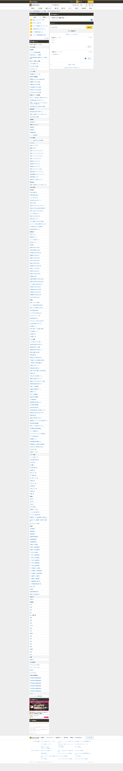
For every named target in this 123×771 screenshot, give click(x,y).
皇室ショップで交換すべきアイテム (36, 425)
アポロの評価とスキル (34, 63)
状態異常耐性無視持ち (34, 536)
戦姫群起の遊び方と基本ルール (36, 349)
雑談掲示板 (32, 127)
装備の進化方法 (33, 415)
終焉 (31, 636)
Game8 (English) (78, 737)
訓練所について (33, 391)
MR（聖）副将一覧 (33, 467)
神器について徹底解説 (34, 386)
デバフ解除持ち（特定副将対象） (36, 570)
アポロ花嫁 (40, 8)
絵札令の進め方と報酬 (34, 116)
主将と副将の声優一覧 (34, 459)
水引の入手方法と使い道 (34, 297)
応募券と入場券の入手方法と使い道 (36, 281)
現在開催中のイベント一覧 (35, 74)
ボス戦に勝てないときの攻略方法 (36, 226)
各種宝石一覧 (32, 373)
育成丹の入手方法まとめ (34, 271)
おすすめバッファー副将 (34, 523)
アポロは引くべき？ (34, 68)
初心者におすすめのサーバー (35, 200)
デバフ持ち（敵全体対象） (35, 565)
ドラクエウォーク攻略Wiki (45, 748)
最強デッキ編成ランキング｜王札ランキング (38, 114)
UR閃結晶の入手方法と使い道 (35, 289)
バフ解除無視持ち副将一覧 (35, 581)
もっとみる (46, 38)
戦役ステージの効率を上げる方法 (36, 307)
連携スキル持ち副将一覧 (34, 594)
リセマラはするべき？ (34, 197)
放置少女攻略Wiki (44, 753)
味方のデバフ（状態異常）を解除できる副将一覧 (39, 520)
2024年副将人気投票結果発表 (35, 680)
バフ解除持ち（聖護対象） (35, 578)
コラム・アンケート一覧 (34, 667)
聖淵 (31, 617)
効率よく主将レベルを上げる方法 (36, 210)
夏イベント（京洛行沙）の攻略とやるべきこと (39, 97)
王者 (31, 630)
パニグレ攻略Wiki (78, 756)
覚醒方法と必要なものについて (36, 378)
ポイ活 (73, 1)
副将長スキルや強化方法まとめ (36, 357)
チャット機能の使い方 (34, 431)
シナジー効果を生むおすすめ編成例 (36, 140)
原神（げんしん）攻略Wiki (45, 750)
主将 (31, 604)
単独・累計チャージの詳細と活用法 (36, 328)
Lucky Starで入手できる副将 (35, 92)
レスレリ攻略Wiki (44, 758)
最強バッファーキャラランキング (36, 155)
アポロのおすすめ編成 (34, 66)
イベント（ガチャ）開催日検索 (36, 696)
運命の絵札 (84, 8)
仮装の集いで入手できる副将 (35, 89)
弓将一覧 (31, 504)
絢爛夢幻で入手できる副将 (35, 81)
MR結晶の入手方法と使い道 (35, 292)
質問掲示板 (32, 129)
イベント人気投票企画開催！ (35, 52)
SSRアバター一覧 (33, 488)
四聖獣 (31, 649)
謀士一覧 (31, 501)
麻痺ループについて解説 (34, 302)
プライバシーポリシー (50, 737)
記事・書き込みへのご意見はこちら (72, 67)
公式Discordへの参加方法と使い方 (36, 446)
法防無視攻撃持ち (33, 541)
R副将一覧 (32, 493)
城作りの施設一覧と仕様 (34, 352)
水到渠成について (33, 326)
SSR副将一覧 (32, 486)
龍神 (31, 628)
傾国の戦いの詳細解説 (34, 396)
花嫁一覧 (63, 8)
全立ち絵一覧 (32, 462)
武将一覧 (31, 499)
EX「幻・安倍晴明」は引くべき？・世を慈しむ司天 (41, 26)
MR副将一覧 (32, 470)
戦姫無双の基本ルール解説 (35, 347)
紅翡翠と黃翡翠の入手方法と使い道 (36, 278)
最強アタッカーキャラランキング (36, 150)
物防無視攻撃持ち (33, 539)
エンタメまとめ (33, 672)
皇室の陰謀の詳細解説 (34, 423)
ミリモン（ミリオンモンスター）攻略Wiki (65, 758)
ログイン (91, 1)
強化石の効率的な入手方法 (35, 250)
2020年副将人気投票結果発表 (35, 691)
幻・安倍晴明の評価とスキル (38, 32)
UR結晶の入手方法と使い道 (35, 286)
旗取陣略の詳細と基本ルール (35, 402)
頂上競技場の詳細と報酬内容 (35, 428)
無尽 (31, 638)
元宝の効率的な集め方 (34, 310)
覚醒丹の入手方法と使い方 (35, 257)
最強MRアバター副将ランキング (36, 179)
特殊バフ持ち (32, 586)
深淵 (31, 620)
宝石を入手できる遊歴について (36, 375)
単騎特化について (33, 237)
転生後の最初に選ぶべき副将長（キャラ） (38, 410)
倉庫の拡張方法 (33, 354)
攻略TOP (33, 8)
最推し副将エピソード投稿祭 (35, 54)
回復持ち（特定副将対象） (35, 547)
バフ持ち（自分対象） (34, 552)
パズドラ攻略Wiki (61, 746)
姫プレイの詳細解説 (34, 394)
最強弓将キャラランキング (35, 163)
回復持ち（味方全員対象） (35, 549)
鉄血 (31, 651)
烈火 (31, 654)
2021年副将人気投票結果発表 (35, 688)
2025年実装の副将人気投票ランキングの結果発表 (38, 58)
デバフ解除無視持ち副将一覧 (35, 583)
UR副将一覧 (32, 480)
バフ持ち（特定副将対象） (35, 555)
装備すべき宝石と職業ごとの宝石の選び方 (38, 370)
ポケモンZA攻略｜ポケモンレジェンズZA (48, 741)
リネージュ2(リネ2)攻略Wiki (63, 756)
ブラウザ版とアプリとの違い (35, 341)
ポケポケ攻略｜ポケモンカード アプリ (81, 744)
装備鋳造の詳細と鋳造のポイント (36, 383)
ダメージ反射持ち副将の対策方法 (36, 305)
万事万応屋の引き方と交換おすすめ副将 (37, 106)
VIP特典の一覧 (33, 336)
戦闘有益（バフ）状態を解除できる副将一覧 (38, 517)
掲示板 (90, 8)
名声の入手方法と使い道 (34, 260)
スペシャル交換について (34, 239)
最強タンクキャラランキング (35, 158)
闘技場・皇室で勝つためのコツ (36, 417)
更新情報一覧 (32, 122)
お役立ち (76, 8)
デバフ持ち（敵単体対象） (35, 560)
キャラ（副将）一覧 (34, 457)
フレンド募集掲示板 (34, 135)
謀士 (31, 612)
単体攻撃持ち (32, 528)
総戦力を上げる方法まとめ (35, 216)
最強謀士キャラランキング (35, 161)
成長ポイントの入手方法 (34, 268)
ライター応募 (89, 737)
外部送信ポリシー (59, 737)
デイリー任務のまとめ (34, 213)
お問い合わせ (66, 737)
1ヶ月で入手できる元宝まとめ (35, 313)
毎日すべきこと (33, 234)
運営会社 (71, 737)
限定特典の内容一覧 (34, 318)
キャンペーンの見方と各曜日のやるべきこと (38, 224)
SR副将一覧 (32, 491)
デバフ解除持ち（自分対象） (35, 568)
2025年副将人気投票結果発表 (35, 677)
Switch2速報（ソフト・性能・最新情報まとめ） (83, 741)
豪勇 (31, 646)
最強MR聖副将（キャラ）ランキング (37, 174)
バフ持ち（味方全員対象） (35, 557)
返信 (89, 46)
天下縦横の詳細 (33, 399)
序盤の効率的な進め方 (34, 195)
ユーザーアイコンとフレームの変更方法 (37, 433)
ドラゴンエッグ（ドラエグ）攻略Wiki (81, 758)
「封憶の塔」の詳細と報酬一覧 (36, 362)
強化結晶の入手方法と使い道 (35, 252)
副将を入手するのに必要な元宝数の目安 (37, 208)
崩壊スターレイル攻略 (45, 746)
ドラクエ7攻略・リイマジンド (46, 744)
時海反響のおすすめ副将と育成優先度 (37, 444)
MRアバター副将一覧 (37, 22)
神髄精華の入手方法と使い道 (35, 294)
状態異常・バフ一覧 (34, 452)
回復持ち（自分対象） (34, 544)
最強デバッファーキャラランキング (36, 153)
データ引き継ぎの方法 (34, 436)
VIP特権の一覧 (33, 334)
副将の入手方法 (33, 203)
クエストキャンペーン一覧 (35, 315)
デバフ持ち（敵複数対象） (35, 562)
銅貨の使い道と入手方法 (34, 247)
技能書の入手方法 (33, 276)
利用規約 (42, 737)
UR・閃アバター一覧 (34, 478)
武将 (31, 607)
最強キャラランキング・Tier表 (38, 19)
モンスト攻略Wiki (78, 746)
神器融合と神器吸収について (35, 389)
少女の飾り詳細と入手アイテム (36, 323)
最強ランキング (48, 8)
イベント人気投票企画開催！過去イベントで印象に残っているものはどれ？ (41, 35)
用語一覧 (31, 670)
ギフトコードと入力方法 (34, 664)
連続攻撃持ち (32, 534)
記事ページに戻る (71, 64)
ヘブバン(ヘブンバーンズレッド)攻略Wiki (65, 753)
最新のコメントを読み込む (72, 34)
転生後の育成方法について (35, 229)
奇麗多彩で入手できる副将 (35, 84)
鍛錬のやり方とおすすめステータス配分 (37, 381)
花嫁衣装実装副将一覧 (34, 591)
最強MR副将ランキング (34, 176)
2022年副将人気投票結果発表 (35, 685)
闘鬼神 (31, 633)
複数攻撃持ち (32, 531)
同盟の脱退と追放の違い (34, 368)
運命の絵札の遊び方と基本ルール (36, 111)
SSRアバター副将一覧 (58, 18)
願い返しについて (33, 242)
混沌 (31, 623)
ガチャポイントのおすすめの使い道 (36, 320)
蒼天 (31, 644)
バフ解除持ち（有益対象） (35, 576)
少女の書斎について (34, 331)
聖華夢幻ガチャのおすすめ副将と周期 (37, 79)
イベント (70, 8)
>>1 (53, 40)
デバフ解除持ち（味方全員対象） (36, 573)
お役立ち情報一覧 (33, 192)
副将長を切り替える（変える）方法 (36, 412)
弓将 (31, 609)
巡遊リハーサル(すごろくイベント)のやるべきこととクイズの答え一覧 (38, 103)
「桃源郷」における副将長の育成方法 (37, 360)
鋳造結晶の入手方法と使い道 (35, 265)
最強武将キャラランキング (35, 166)
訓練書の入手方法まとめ (34, 255)
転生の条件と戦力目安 (34, 407)
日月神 (31, 625)
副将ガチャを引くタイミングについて (37, 205)
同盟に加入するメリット (34, 218)
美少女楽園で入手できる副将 (35, 87)
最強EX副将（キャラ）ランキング (36, 171)
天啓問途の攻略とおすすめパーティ (39, 29)
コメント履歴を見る (72, 30)
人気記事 (34, 17)
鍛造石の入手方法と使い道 (35, 273)
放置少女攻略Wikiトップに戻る (36, 44)
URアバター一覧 (33, 483)
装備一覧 (31, 599)
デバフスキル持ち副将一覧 (35, 514)
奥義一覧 (31, 659)
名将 (31, 641)
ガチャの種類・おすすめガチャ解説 (36, 221)
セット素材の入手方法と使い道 (36, 284)
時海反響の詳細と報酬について (36, 441)
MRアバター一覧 (33, 472)
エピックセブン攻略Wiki (79, 750)
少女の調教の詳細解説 (34, 404)
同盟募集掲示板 (33, 132)
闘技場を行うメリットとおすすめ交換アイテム (39, 420)
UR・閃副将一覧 (33, 475)
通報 (91, 37)
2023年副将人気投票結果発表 (35, 683)
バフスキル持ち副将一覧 (34, 512)
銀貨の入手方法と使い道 (34, 263)
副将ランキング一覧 (34, 145)
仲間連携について (33, 438)
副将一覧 (56, 8)
